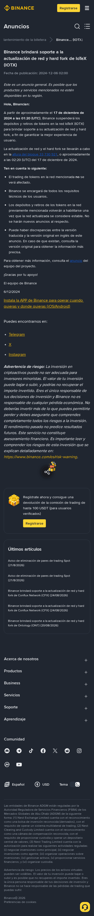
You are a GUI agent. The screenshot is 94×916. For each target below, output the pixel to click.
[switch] (75, 784)
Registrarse (68, 8)
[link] (24, 39)
